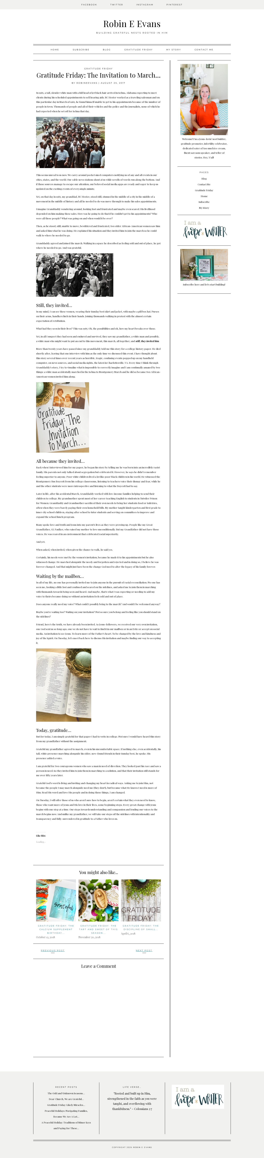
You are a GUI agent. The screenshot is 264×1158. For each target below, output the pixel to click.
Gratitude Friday (138, 49)
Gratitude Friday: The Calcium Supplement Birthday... (56, 929)
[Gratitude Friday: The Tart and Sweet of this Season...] (98, 900)
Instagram (144, 4)
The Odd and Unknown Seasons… (66, 1093)
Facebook (89, 4)
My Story (173, 49)
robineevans (87, 83)
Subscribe (81, 49)
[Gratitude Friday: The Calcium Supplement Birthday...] (56, 900)
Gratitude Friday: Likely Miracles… (66, 1104)
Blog (107, 49)
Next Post (144, 950)
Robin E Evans (132, 23)
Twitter (116, 4)
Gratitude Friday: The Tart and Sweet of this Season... (98, 929)
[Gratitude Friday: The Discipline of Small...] (141, 900)
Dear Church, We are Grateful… (66, 1098)
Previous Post (53, 950)
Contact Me (204, 49)
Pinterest (174, 4)
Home (55, 49)
